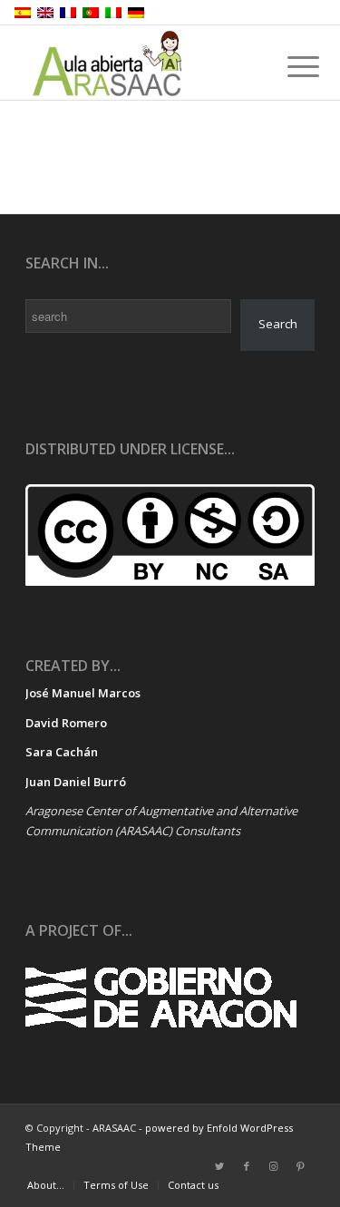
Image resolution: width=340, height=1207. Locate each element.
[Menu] (289, 65)
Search (277, 324)
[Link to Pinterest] (301, 1166)
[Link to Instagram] (273, 1166)
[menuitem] (45, 1185)
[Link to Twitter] (219, 1166)
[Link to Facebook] (246, 1166)
